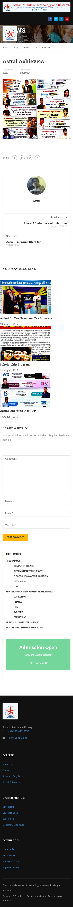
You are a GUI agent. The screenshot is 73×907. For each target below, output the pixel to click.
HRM (16, 607)
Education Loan (10, 813)
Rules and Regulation (13, 776)
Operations (20, 617)
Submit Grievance (11, 782)
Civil (16, 586)
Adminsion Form (11, 861)
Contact (6, 770)
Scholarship (8, 807)
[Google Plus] (22, 157)
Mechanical (20, 581)
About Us (7, 764)
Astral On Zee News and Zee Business (26, 318)
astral (36, 200)
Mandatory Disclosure (13, 824)
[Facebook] (14, 157)
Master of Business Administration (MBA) (29, 591)
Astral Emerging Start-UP (23, 242)
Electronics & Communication (31, 576)
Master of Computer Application (24, 627)
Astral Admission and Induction (45, 223)
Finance (18, 602)
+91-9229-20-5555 (18, 731)
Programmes (13, 561)
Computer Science (24, 566)
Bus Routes (8, 818)
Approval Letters (11, 867)
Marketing (20, 596)
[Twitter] (29, 157)
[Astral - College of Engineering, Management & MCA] (12, 34)
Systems (18, 612)
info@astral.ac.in (18, 737)
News (5, 73)
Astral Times (9, 855)
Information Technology (28, 571)
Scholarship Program (15, 364)
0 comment (26, 73)
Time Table (8, 849)
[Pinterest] (37, 157)
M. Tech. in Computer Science (22, 622)
